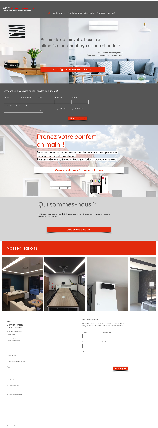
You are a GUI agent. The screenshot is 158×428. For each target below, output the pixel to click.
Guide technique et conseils (14, 361)
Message (85, 351)
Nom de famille (26, 97)
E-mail (40, 97)
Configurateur (11, 355)
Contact (9, 373)
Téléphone (58, 97)
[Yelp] (13, 379)
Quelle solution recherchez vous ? (15, 106)
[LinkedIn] (11, 379)
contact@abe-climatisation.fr (15, 331)
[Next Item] (151, 284)
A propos (10, 367)
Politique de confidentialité (14, 394)
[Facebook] (8, 379)
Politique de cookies (13, 385)
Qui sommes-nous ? (67, 204)
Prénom (6, 97)
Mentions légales (12, 390)
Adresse (74, 97)
